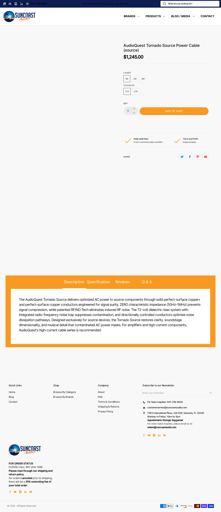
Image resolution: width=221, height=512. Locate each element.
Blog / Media (180, 16)
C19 (136, 91)
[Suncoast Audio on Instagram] (154, 435)
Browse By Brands (63, 396)
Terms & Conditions (109, 401)
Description (74, 281)
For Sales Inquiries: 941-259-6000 (27, 3)
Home (12, 392)
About (101, 392)
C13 (127, 91)
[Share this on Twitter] (182, 157)
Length (127, 72)
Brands (129, 16)
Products (153, 16)
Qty (125, 103)
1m (126, 78)
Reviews (122, 281)
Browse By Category (64, 392)
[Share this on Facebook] (190, 157)
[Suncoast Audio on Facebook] (144, 435)
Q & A (147, 281)
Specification (98, 281)
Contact (207, 16)
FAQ (100, 396)
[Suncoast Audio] (19, 16)
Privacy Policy (105, 411)
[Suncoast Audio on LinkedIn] (159, 435)
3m (143, 78)
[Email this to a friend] (205, 157)
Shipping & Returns (108, 406)
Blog (11, 396)
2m (135, 78)
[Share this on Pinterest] (198, 157)
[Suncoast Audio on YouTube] (149, 435)
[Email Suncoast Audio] (164, 435)
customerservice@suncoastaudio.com (167, 407)
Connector (128, 85)
